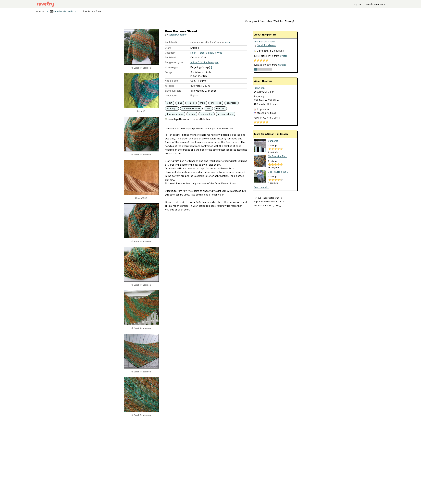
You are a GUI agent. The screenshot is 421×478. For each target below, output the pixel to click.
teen (208, 108)
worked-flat (206, 114)
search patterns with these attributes (189, 119)
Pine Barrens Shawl (264, 41)
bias (180, 103)
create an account (376, 4)
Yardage (169, 85)
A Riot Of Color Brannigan (204, 62)
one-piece (216, 103)
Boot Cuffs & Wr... (278, 171)
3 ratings (281, 65)
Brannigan (259, 87)
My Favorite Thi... (277, 156)
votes (283, 56)
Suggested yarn (174, 62)
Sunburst (273, 140)
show (227, 42)
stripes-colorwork (191, 108)
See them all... (261, 187)
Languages (171, 95)
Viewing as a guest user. (269, 21)
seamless (231, 103)
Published (170, 57)
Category (170, 52)
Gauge (168, 72)
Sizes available (173, 90)
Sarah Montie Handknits (64, 11)
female (191, 103)
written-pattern (225, 114)
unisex (192, 114)
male (202, 103)
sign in (357, 4)
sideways (172, 108)
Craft (168, 47)
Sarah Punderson (177, 34)
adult (169, 103)
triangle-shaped (175, 114)
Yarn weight (171, 67)
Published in (171, 42)
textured (220, 108)
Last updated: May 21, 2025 (267, 205)
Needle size (171, 80)
